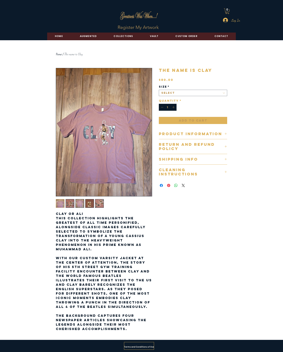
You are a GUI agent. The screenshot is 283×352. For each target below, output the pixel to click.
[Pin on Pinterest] (168, 185)
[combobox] (193, 93)
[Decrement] (161, 107)
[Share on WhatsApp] (176, 185)
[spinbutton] (168, 107)
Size (164, 86)
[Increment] (174, 107)
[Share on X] (183, 185)
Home (59, 54)
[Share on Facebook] (161, 185)
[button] (227, 11)
